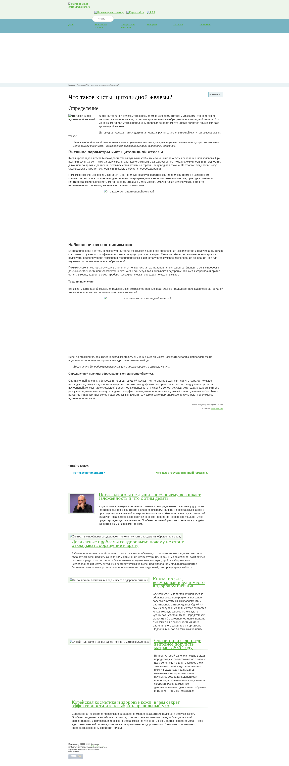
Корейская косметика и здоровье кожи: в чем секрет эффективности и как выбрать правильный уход (126, 704)
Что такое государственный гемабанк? (182, 472)
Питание (178, 24)
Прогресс (152, 24)
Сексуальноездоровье (128, 26)
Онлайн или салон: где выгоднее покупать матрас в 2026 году (177, 643)
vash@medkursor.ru (96, 746)
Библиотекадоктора (101, 26)
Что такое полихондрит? (88, 472)
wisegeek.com (217, 408)
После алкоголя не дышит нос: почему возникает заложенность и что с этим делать (150, 496)
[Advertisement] (144, 57)
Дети (71, 24)
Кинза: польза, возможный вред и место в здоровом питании (179, 582)
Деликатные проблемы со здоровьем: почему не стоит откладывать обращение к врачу (128, 543)
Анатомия (205, 24)
